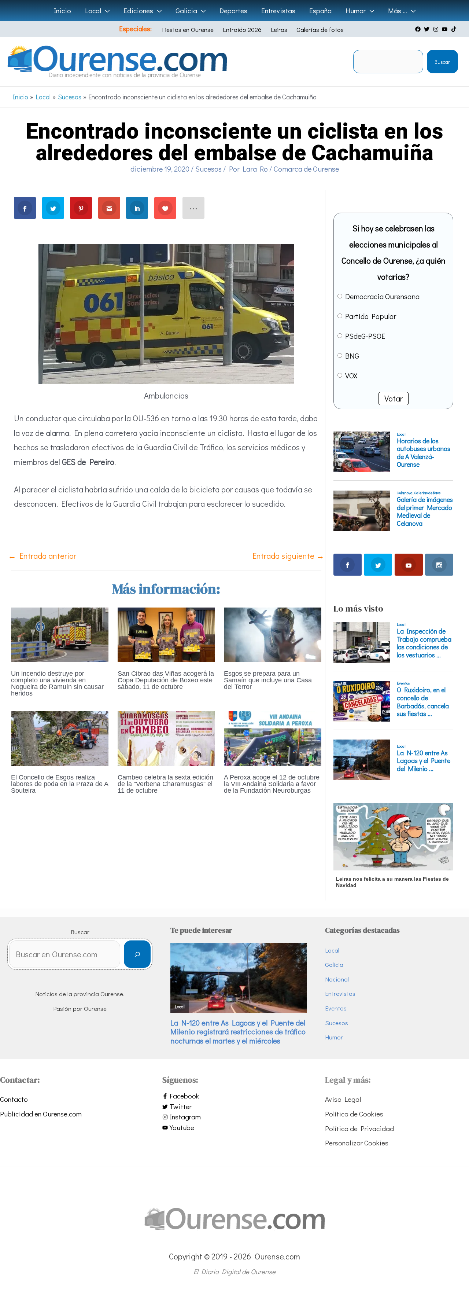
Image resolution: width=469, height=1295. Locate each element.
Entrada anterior (42, 555)
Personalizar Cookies (356, 1142)
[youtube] (445, 29)
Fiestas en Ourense (188, 29)
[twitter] (427, 29)
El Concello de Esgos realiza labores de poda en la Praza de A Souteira (59, 784)
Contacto (14, 1099)
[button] (105, 11)
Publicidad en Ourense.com (41, 1113)
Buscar (442, 61)
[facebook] (418, 29)
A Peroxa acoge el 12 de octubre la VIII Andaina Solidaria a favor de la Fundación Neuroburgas (272, 784)
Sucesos (208, 168)
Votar (393, 398)
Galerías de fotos (320, 29)
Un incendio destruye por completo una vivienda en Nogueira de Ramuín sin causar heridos (57, 683)
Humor (334, 1037)
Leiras (279, 29)
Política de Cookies (354, 1113)
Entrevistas (340, 993)
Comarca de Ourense (306, 168)
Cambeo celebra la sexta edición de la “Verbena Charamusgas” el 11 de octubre (165, 784)
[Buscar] (137, 954)
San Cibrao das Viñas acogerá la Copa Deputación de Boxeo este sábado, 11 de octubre (166, 680)
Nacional (337, 979)
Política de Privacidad (359, 1128)
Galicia (334, 964)
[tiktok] (454, 29)
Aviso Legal (343, 1099)
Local (332, 950)
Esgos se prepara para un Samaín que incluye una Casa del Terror (268, 680)
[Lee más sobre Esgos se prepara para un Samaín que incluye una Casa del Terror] (272, 633)
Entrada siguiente (288, 555)
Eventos (336, 1008)
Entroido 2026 (242, 29)
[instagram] (436, 29)
